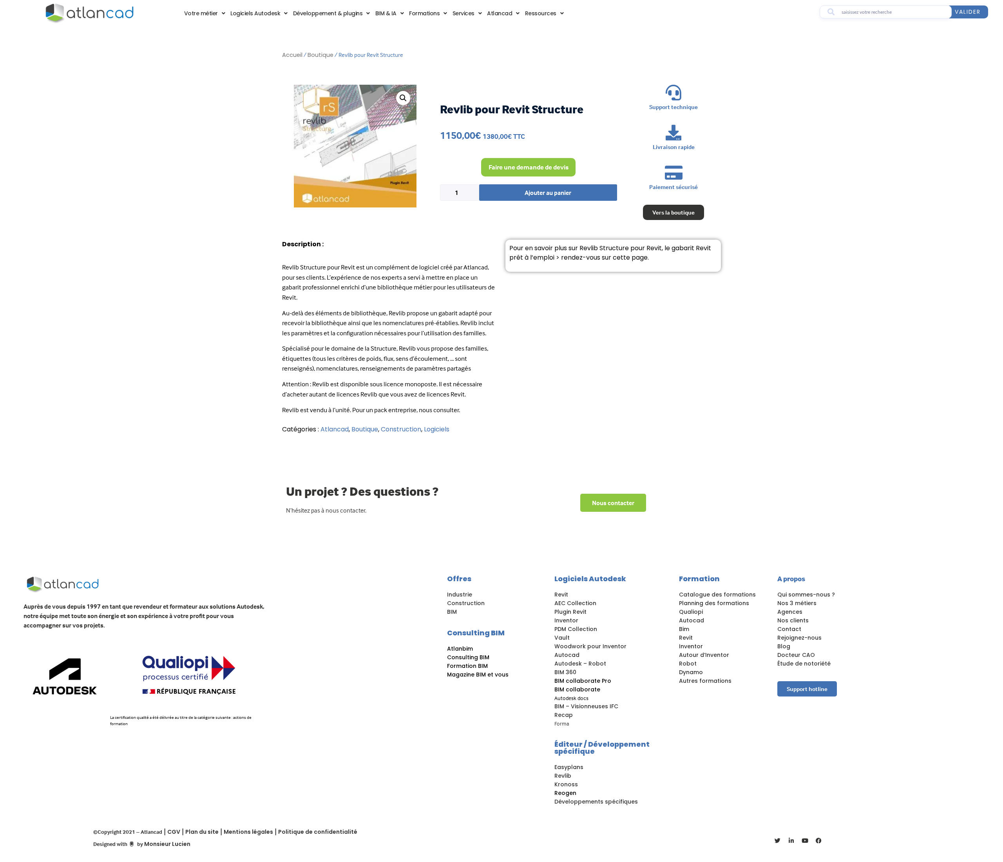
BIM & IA (385, 13)
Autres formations (705, 681)
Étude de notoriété (804, 663)
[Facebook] (819, 841)
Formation (699, 579)
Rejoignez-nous (799, 638)
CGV (173, 832)
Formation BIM (467, 666)
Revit (561, 594)
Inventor (566, 620)
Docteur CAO (796, 655)
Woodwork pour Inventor (590, 646)
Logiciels (436, 429)
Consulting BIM (476, 633)
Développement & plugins (328, 13)
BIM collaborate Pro (582, 681)
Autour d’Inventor (704, 655)
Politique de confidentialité (317, 832)
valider (968, 12)
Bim (684, 629)
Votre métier (201, 13)
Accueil (292, 55)
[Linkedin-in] (791, 841)
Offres (459, 579)
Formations (424, 13)
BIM (452, 612)
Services (463, 13)
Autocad (566, 655)
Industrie (459, 594)
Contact (789, 629)
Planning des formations (715, 603)
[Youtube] (805, 841)
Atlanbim (460, 649)
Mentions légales (248, 832)
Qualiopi (691, 612)
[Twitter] (778, 841)
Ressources (540, 13)
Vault (562, 638)
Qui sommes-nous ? (806, 594)
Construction (401, 429)
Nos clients (793, 620)
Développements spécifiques (596, 802)
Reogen (565, 793)
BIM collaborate (577, 689)
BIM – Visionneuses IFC (586, 706)
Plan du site (202, 832)
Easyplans (568, 767)
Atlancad (499, 13)
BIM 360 (565, 672)
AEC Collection (575, 603)
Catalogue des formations (717, 594)
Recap (563, 715)
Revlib (562, 776)
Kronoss (566, 784)
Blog (783, 646)
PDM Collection (575, 629)
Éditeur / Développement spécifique (602, 747)
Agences (789, 612)
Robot (688, 663)
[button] (403, 98)
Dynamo (691, 672)
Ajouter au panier (548, 192)
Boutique (320, 55)
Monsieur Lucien (167, 844)
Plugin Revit (570, 612)
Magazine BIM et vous (478, 674)
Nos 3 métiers (797, 603)
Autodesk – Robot (580, 663)
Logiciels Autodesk (255, 13)
